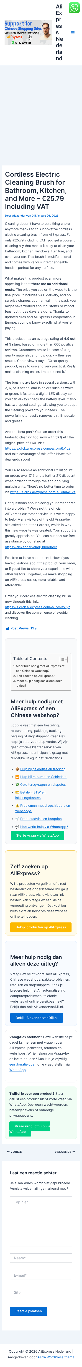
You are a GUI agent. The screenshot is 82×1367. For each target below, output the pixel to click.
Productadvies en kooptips (41, 819)
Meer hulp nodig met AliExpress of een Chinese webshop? (40, 668)
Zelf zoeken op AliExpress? (36, 676)
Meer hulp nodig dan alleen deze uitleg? (39, 683)
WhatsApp (17, 1070)
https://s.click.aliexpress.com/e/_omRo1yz (37, 448)
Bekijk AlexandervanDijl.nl (37, 1018)
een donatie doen (22, 1064)
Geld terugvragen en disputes (43, 785)
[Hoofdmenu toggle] (72, 32)
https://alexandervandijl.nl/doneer (31, 547)
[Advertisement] (41, 109)
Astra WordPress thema (56, 1357)
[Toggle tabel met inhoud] (61, 659)
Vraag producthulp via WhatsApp (29, 1129)
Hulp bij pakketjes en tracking (43, 769)
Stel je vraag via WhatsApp (37, 835)
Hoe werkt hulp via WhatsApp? (44, 827)
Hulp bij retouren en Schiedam (43, 777)
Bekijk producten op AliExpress (41, 927)
